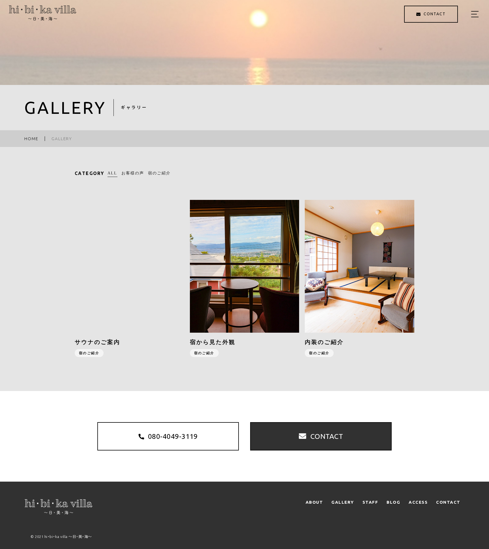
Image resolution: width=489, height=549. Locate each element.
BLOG (393, 502)
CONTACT (448, 502)
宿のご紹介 (159, 173)
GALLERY (342, 502)
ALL (112, 173)
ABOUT (314, 502)
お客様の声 (132, 173)
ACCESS (418, 502)
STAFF (370, 502)
